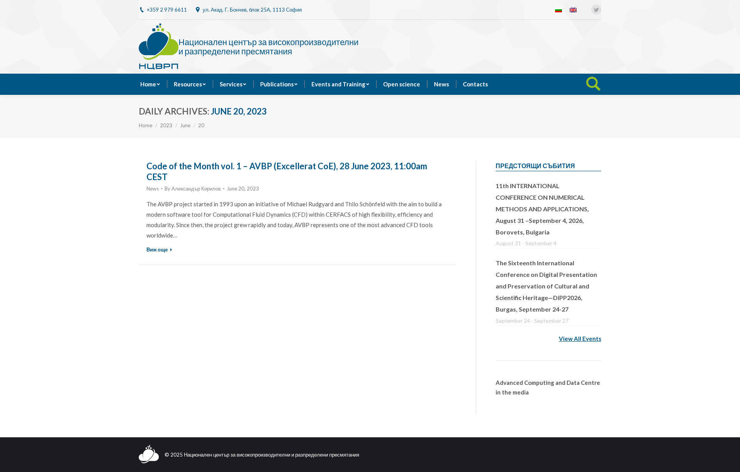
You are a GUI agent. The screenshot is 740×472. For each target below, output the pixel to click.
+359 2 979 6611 (167, 10)
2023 (166, 125)
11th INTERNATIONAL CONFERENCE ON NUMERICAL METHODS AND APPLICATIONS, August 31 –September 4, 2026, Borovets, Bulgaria (542, 209)
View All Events (580, 338)
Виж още (157, 249)
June (185, 125)
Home (145, 125)
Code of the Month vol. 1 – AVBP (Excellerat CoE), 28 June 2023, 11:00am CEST (286, 171)
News (152, 188)
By (193, 188)
